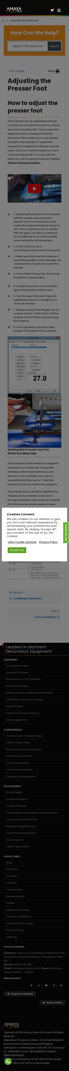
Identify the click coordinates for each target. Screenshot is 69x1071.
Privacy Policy (48, 542)
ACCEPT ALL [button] (17, 550)
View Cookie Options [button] (22, 542)
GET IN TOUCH (65, 533)
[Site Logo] (14, 9)
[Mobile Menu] (60, 10)
